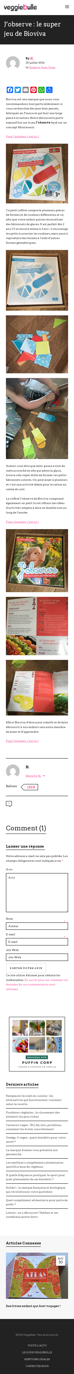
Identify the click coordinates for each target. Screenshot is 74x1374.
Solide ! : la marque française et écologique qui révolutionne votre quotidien (35, 1189)
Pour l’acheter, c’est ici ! (22, 136)
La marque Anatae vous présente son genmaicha (32, 1152)
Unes (51, 67)
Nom (9, 918)
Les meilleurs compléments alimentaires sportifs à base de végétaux (34, 1164)
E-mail (10, 934)
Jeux (44, 67)
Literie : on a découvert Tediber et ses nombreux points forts (32, 1214)
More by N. (34, 775)
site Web (12, 950)
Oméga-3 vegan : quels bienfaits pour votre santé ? (36, 1139)
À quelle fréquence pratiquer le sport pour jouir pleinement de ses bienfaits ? (35, 1177)
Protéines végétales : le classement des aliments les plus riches (33, 1114)
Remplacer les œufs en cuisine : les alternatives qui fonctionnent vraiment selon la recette (34, 1100)
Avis (9, 869)
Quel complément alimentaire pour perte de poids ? (37, 1202)
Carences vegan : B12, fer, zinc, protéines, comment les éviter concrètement (34, 1127)
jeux (31, 787)
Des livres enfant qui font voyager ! (33, 1306)
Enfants (34, 67)
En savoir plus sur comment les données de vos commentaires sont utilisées (37, 984)
